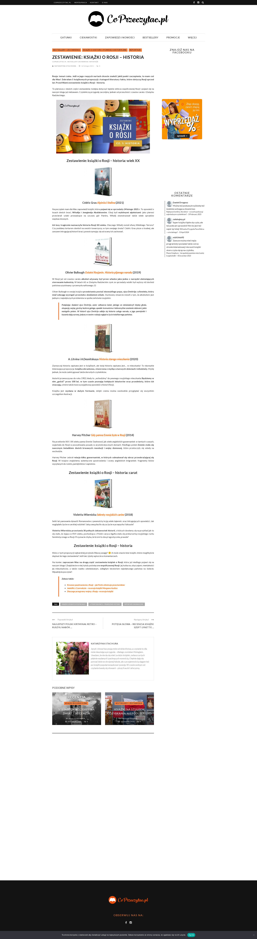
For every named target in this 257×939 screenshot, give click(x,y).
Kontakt (94, 2)
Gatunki (66, 37)
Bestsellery (150, 37)
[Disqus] (103, 771)
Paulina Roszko (129, 718)
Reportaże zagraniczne (133, 604)
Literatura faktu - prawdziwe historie (105, 604)
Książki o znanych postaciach (73, 604)
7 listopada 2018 (128, 722)
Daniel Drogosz (180, 202)
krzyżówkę (196, 205)
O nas (105, 2)
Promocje (173, 37)
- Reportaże (93, 62)
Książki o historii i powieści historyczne (104, 50)
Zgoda (191, 935)
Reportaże (135, 50)
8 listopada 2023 (75, 722)
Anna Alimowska (77, 718)
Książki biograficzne (76, 703)
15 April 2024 (184, 232)
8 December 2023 (184, 256)
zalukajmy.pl (179, 219)
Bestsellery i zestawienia (66, 50)
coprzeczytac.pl (62, 2)
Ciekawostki (88, 37)
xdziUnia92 (178, 237)
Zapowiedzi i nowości (120, 37)
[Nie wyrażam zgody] (253, 935)
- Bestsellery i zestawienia (77, 62)
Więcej (192, 37)
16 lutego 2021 (87, 66)
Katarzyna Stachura (65, 66)
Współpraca (80, 2)
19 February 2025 (194, 214)
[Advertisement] (181, 165)
